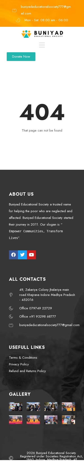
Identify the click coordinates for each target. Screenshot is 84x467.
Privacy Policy (19, 364)
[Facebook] (13, 254)
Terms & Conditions (23, 357)
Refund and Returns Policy (27, 371)
